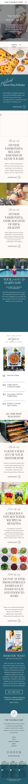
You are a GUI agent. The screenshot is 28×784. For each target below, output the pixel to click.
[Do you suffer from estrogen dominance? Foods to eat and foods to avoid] (14, 559)
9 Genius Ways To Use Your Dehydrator (14, 455)
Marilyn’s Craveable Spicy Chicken (14, 404)
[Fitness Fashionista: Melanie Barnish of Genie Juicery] (14, 125)
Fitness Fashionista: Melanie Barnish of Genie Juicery (14, 152)
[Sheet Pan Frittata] (24, 106)
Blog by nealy (14, 140)
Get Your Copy (14, 692)
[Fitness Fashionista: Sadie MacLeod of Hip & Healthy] (14, 194)
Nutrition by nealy (14, 574)
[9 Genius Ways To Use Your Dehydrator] (14, 431)
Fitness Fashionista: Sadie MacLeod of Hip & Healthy (14, 220)
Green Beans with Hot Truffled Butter (14, 395)
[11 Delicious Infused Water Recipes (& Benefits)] (14, 493)
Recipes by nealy (13, 509)
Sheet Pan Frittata (14, 85)
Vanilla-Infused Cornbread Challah (13, 386)
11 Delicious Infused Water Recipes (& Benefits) (14, 518)
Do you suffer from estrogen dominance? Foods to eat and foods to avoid (14, 587)
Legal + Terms (16, 780)
